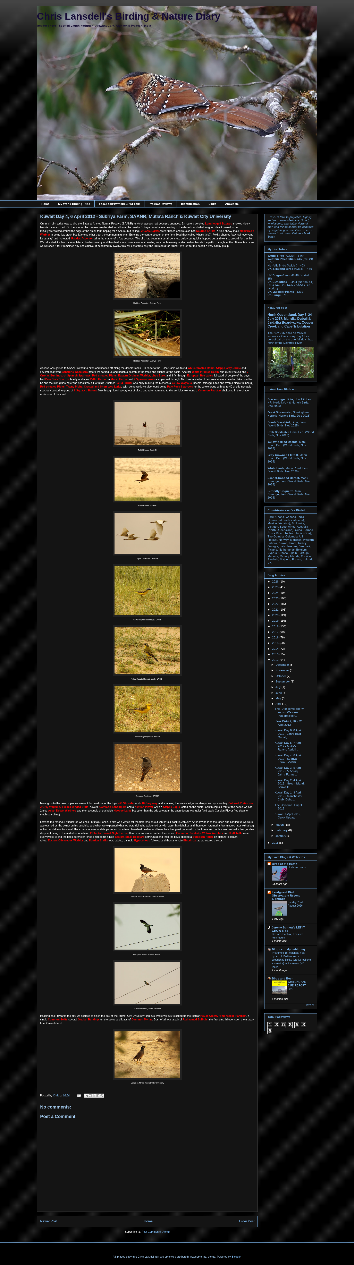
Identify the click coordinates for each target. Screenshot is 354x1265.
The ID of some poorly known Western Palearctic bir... (289, 712)
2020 (275, 615)
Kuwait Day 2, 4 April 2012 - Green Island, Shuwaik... (290, 784)
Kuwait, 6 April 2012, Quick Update (288, 815)
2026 (275, 581)
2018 (275, 626)
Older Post (246, 1221)
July (278, 687)
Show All (310, 1004)
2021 (275, 609)
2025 (275, 587)
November (283, 670)
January (281, 835)
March (280, 824)
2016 (275, 637)
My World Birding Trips (74, 203)
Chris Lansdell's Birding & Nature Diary (128, 16)
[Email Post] (79, 1095)
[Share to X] (94, 1096)
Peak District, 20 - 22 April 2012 (288, 723)
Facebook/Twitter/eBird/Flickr (119, 203)
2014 (275, 648)
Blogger (236, 1256)
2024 (275, 592)
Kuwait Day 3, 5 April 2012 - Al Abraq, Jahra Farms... (288, 771)
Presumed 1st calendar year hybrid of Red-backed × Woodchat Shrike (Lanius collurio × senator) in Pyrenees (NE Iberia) (291, 959)
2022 (275, 603)
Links (212, 203)
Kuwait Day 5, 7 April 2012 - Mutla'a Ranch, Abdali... (288, 746)
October (281, 676)
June (279, 692)
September (283, 681)
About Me (232, 203)
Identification (190, 203)
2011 (275, 842)
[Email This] (86, 1096)
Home (45, 203)
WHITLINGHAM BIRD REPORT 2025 (297, 985)
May (279, 698)
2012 (275, 659)
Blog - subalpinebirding (288, 949)
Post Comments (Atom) (156, 1231)
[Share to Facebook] (98, 1096)
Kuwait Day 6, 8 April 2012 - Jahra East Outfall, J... (288, 734)
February (282, 830)
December (283, 664)
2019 (275, 620)
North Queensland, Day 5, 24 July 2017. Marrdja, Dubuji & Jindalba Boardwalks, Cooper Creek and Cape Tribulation (290, 320)
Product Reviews (160, 203)
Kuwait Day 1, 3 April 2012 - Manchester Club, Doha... (288, 796)
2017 (275, 632)
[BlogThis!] (90, 1096)
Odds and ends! (297, 867)
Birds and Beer (282, 978)
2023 (275, 598)
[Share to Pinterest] (102, 1096)
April (279, 703)
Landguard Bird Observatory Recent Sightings (286, 895)
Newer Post (48, 1221)
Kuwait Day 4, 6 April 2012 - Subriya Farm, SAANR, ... (288, 759)
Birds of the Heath (284, 863)
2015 (275, 643)
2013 (275, 654)
